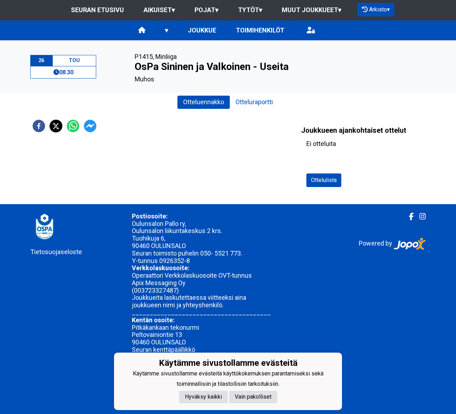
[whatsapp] (73, 126)
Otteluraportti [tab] (254, 102)
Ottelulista (324, 180)
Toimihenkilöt (260, 30)
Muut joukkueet (311, 10)
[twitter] (56, 126)
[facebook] (38, 126)
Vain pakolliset (253, 396)
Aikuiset (159, 10)
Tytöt (250, 10)
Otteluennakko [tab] (203, 102)
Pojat (206, 10)
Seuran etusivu (97, 10)
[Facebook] (408, 217)
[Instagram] (420, 217)
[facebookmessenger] (90, 126)
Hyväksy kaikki (203, 396)
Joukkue (202, 30)
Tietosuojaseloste (56, 252)
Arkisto (379, 9)
